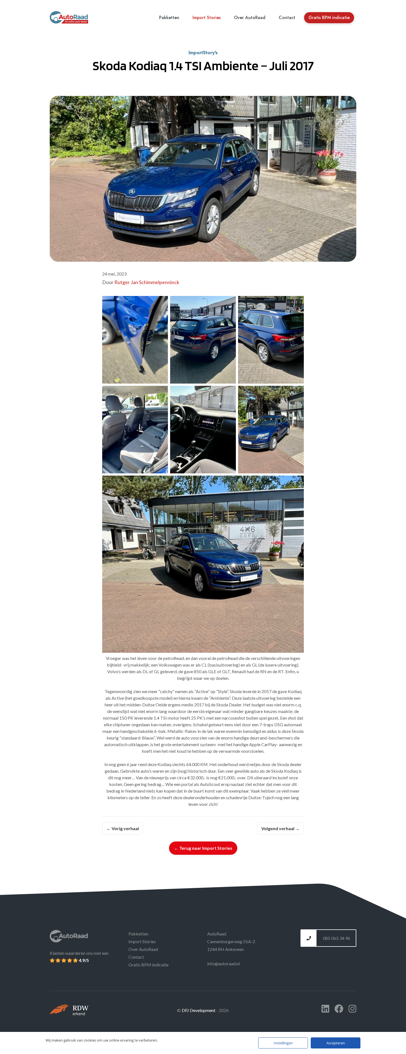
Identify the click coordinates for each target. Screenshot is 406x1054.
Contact (287, 17)
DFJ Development (199, 1010)
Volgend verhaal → (280, 828)
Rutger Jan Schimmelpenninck (146, 282)
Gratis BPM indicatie (329, 17)
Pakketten (169, 17)
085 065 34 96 (336, 938)
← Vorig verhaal (122, 828)
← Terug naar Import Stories (203, 848)
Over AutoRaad (249, 17)
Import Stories (207, 17)
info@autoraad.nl (223, 963)
